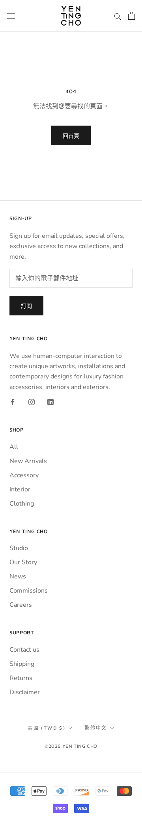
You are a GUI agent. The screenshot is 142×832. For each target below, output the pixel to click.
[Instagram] (31, 402)
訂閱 (26, 305)
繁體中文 (95, 728)
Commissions (28, 590)
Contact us (24, 649)
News (17, 576)
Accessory (24, 475)
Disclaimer (24, 692)
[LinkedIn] (50, 402)
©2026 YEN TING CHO (71, 746)
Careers (20, 604)
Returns (20, 678)
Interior (19, 489)
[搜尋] (117, 15)
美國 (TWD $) (46, 728)
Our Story (23, 562)
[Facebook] (12, 402)
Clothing (21, 503)
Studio (18, 548)
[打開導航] (11, 16)
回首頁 (71, 135)
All (13, 447)
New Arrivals (28, 461)
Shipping (21, 664)
